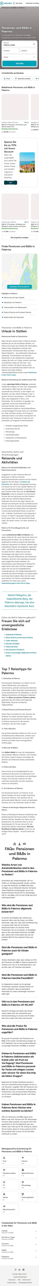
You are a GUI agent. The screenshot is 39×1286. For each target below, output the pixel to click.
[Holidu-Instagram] (15, 1269)
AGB (19, 1280)
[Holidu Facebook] (23, 1269)
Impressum (12, 1280)
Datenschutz (26, 1280)
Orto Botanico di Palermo (15, 650)
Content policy (11, 1282)
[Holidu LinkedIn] (19, 1269)
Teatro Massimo (12, 641)
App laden (19, 3)
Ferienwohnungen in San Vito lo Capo (16, 583)
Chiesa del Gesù (12, 647)
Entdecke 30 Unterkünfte (20, 287)
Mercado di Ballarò (13, 644)
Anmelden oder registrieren (10, 183)
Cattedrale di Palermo (14, 635)
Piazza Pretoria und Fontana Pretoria (19, 638)
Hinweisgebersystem (25, 1282)
